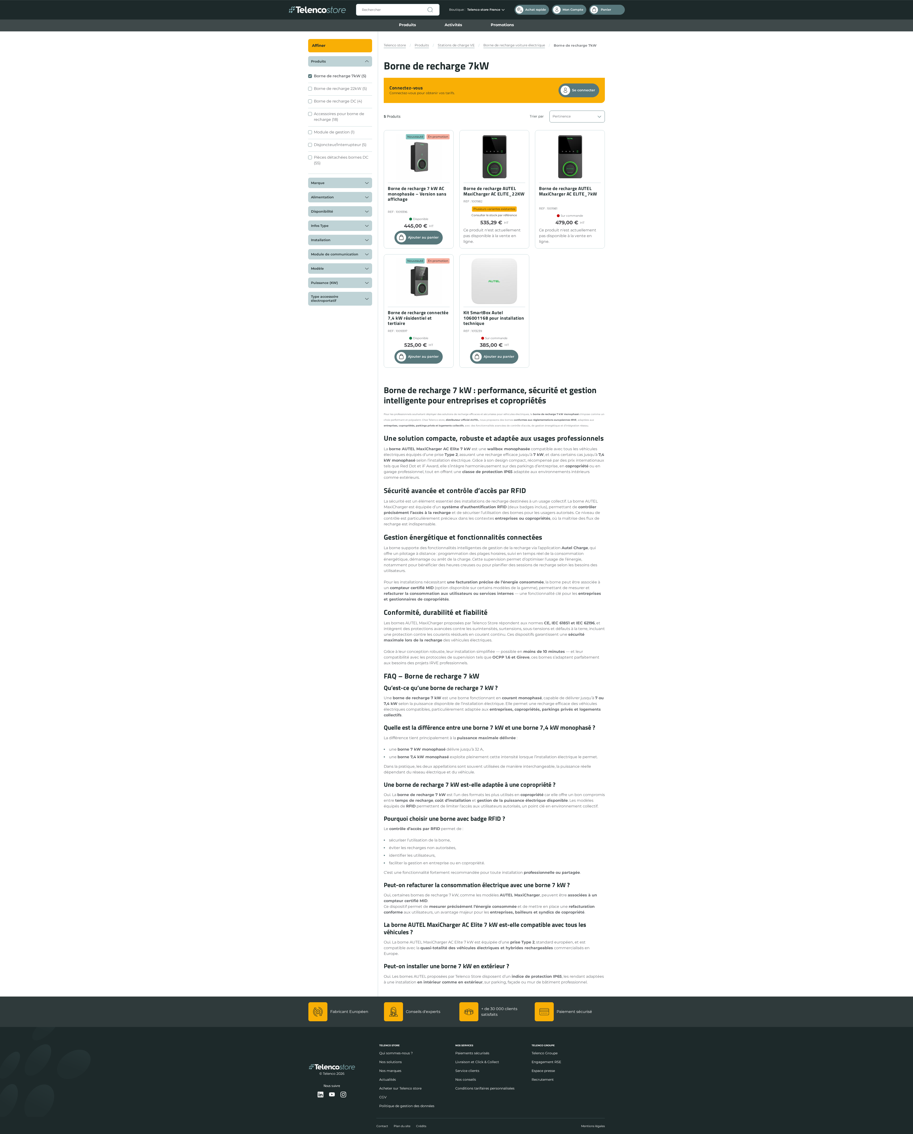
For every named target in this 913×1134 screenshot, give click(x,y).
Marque (318, 183)
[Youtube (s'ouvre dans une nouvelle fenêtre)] (332, 1095)
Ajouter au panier (423, 237)
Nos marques (390, 1071)
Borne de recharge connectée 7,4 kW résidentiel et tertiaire (418, 318)
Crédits (421, 1126)
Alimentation (322, 197)
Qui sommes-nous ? (396, 1053)
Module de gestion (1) (334, 132)
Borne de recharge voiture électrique (514, 45)
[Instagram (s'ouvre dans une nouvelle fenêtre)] (343, 1095)
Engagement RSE (546, 1062)
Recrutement (543, 1079)
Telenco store (395, 45)
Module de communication (334, 254)
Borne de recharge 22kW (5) (340, 88)
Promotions (502, 25)
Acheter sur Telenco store (400, 1088)
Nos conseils (465, 1079)
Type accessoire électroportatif (324, 298)
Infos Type (320, 226)
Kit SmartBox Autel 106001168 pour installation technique (493, 318)
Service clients (467, 1071)
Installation (320, 240)
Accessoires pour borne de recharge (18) (339, 117)
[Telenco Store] (317, 10)
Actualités (387, 1079)
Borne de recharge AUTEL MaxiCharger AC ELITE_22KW (493, 191)
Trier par (537, 116)
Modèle (317, 268)
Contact (382, 1126)
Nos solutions (390, 1062)
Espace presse (543, 1071)
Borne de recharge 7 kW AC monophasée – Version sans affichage (417, 194)
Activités (453, 25)
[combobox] (398, 10)
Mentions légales (593, 1126)
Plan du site (402, 1126)
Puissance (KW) (324, 283)
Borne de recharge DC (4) (338, 101)
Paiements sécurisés (472, 1053)
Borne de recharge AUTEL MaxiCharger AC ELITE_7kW (568, 191)
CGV (383, 1097)
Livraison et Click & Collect (477, 1062)
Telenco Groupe (545, 1053)
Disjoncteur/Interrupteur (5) (340, 144)
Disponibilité (322, 211)
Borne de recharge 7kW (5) (340, 76)
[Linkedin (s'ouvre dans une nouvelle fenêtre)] (320, 1095)
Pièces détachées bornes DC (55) (341, 160)
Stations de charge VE (456, 45)
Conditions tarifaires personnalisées (485, 1088)
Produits (407, 25)
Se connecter (583, 90)
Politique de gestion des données (406, 1106)
